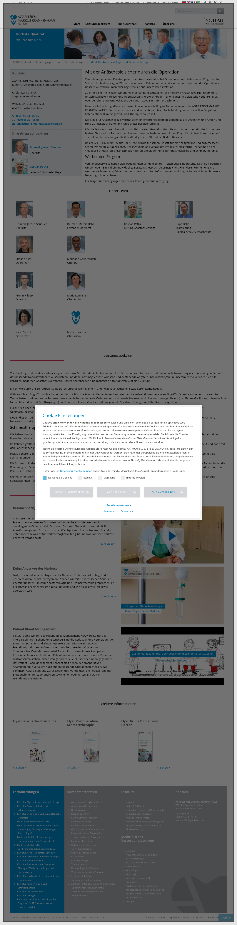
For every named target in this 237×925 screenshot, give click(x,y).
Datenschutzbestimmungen (76, 470)
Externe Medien (135, 477)
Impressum (109, 511)
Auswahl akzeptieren (69, 492)
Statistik (87, 477)
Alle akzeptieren (163, 492)
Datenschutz (127, 511)
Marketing (109, 477)
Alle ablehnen (116, 492)
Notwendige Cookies (60, 477)
